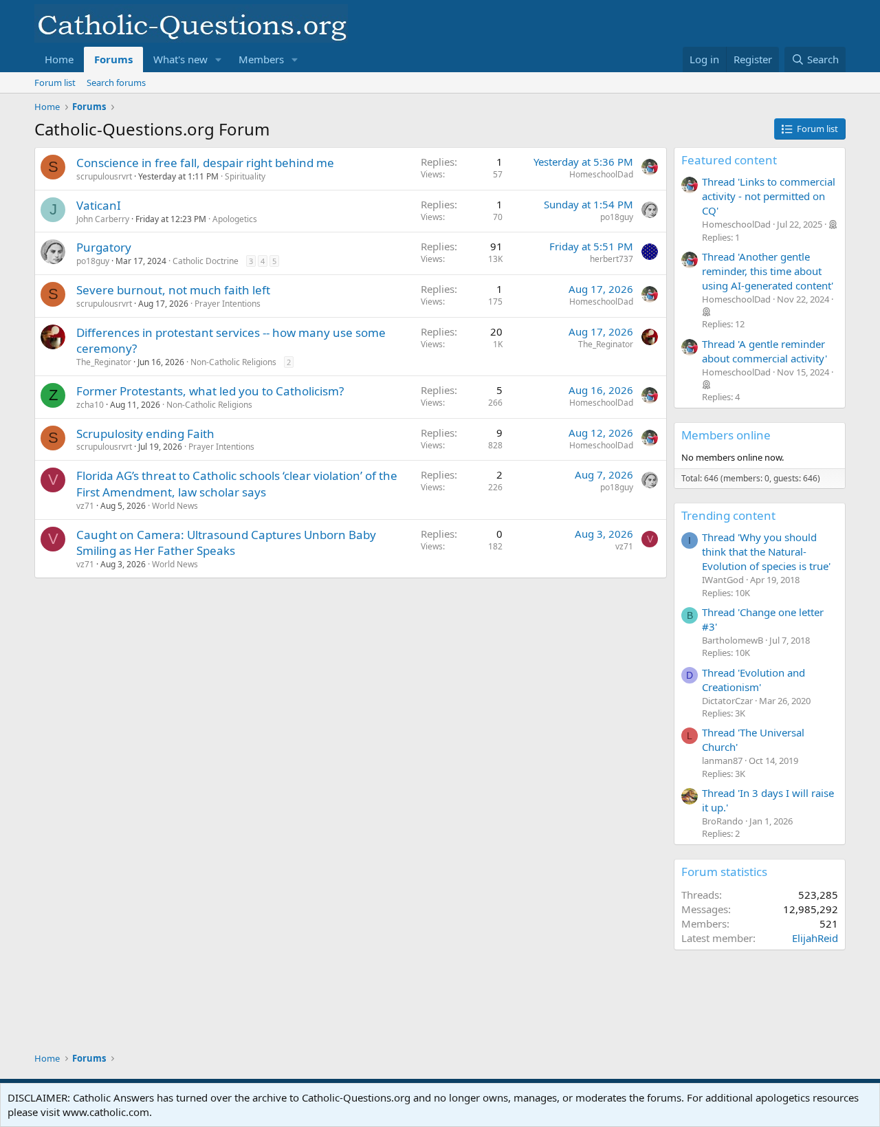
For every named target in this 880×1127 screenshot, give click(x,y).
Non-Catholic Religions (233, 362)
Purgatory (103, 247)
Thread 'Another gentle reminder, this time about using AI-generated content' (767, 271)
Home (59, 59)
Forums (113, 59)
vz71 (85, 506)
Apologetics (234, 219)
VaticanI (98, 205)
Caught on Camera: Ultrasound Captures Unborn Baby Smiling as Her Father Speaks (226, 543)
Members (261, 59)
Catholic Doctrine (206, 261)
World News (175, 506)
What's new (180, 59)
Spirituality (245, 176)
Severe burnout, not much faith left (173, 290)
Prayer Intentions (228, 303)
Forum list (55, 82)
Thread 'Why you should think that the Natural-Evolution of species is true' (766, 551)
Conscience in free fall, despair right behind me (205, 163)
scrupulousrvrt (104, 176)
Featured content (729, 160)
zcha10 (90, 405)
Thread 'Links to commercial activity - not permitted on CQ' (768, 196)
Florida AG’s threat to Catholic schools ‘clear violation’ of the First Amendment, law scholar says (236, 484)
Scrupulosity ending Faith (145, 433)
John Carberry (102, 219)
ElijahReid (815, 938)
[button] (218, 59)
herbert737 (611, 259)
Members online (726, 435)
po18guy (616, 217)
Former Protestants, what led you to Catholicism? (210, 391)
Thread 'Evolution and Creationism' (753, 680)
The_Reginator (103, 362)
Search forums (116, 82)
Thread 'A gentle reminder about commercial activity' (764, 351)
